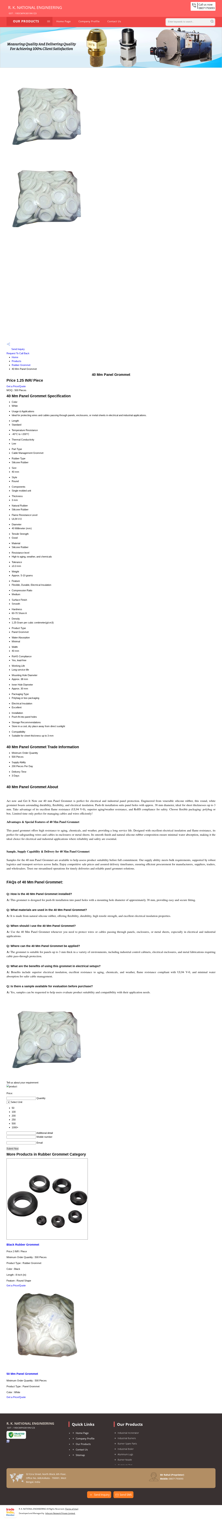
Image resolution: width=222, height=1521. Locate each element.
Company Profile (89, 21)
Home (15, 357)
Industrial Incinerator (128, 1432)
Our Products (26, 21)
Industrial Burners (127, 1438)
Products (16, 361)
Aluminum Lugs (125, 1454)
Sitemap (80, 1455)
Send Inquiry (18, 349)
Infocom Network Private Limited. (60, 1513)
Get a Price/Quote (16, 386)
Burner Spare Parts (127, 1443)
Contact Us (114, 21)
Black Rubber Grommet (23, 1244)
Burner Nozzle (125, 1459)
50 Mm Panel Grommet (22, 1373)
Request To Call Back (18, 353)
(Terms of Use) (71, 1509)
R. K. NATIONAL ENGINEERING (35, 10)
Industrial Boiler (126, 1448)
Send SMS (126, 1494)
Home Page (63, 21)
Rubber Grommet (21, 365)
